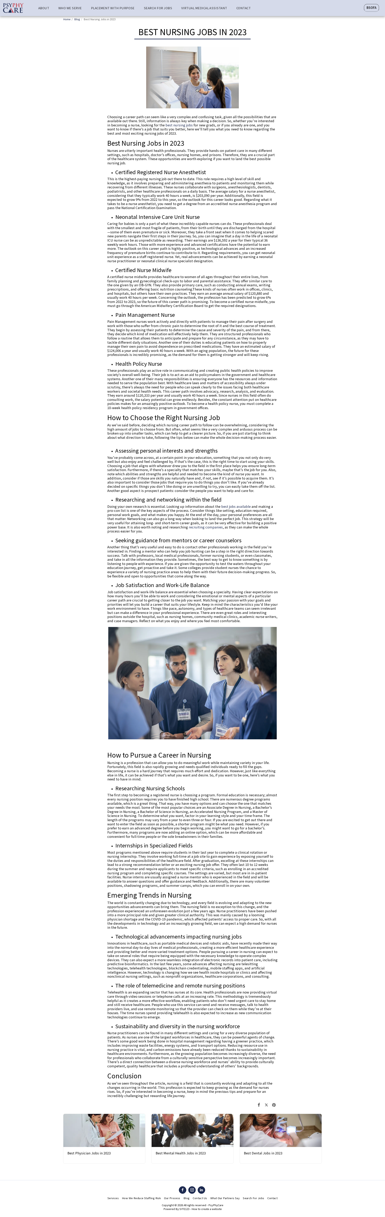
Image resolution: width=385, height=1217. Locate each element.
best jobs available (236, 506)
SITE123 (184, 1209)
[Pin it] (274, 1104)
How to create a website (206, 1209)
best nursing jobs (179, 125)
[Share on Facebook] (259, 1104)
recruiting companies (206, 527)
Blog (77, 19)
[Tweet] (266, 1104)
